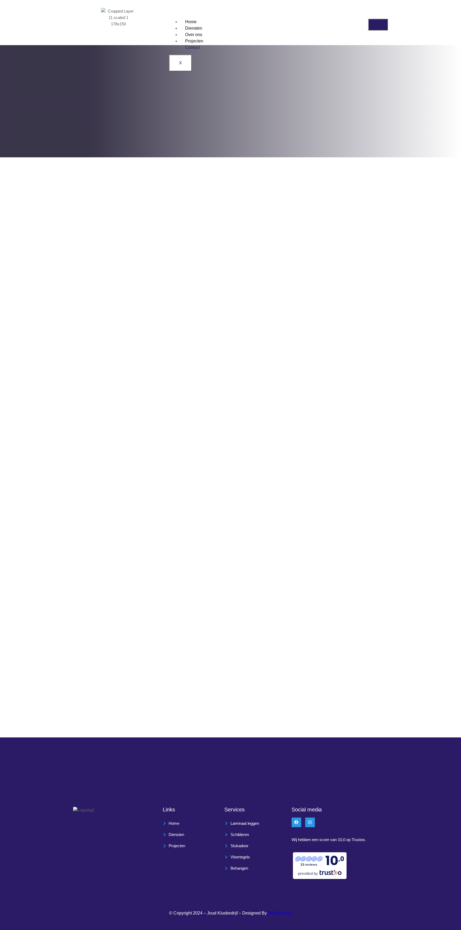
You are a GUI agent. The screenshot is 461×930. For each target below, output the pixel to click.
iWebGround (280, 913)
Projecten (194, 41)
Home (191, 21)
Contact (192, 47)
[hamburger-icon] (378, 24)
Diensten (193, 28)
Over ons (193, 34)
